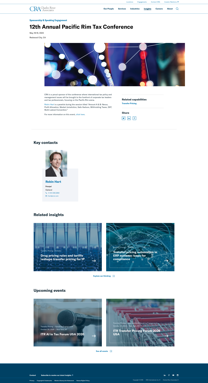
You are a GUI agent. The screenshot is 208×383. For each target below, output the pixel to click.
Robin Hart (49, 104)
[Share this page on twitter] (123, 118)
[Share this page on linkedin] (129, 118)
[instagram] (178, 375)
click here (80, 114)
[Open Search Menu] (177, 8)
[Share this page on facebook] (134, 118)
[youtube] (173, 375)
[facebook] (169, 375)
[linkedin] (165, 375)
